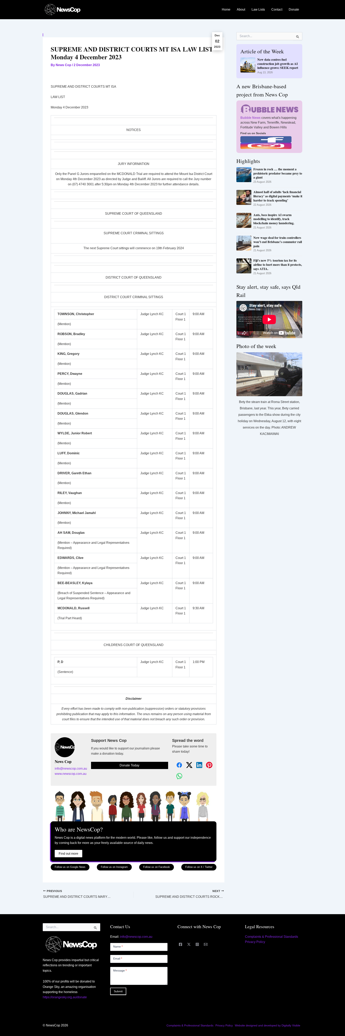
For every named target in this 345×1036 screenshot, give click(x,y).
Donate (294, 9)
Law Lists (258, 9)
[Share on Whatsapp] (177, 776)
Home (226, 9)
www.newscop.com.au (70, 773)
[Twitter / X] (189, 944)
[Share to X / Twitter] (187, 765)
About (241, 9)
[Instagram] (197, 944)
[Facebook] (180, 944)
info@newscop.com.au (71, 768)
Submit (118, 991)
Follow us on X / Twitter (198, 866)
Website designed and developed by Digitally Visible (267, 1025)
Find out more (68, 853)
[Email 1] (206, 944)
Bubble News (250, 117)
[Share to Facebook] (177, 765)
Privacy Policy (255, 942)
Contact (276, 9)
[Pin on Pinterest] (207, 765)
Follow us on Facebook (156, 866)
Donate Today (129, 765)
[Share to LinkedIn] (197, 765)
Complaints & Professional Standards (271, 936)
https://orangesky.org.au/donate (65, 997)
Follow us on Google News (70, 866)
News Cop (63, 761)
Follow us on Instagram (114, 866)
